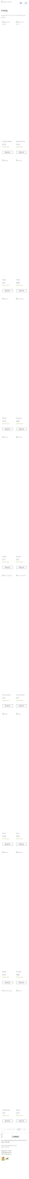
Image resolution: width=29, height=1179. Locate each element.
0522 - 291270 (5, 1147)
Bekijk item (7, 152)
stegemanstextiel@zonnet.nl (9, 1145)
